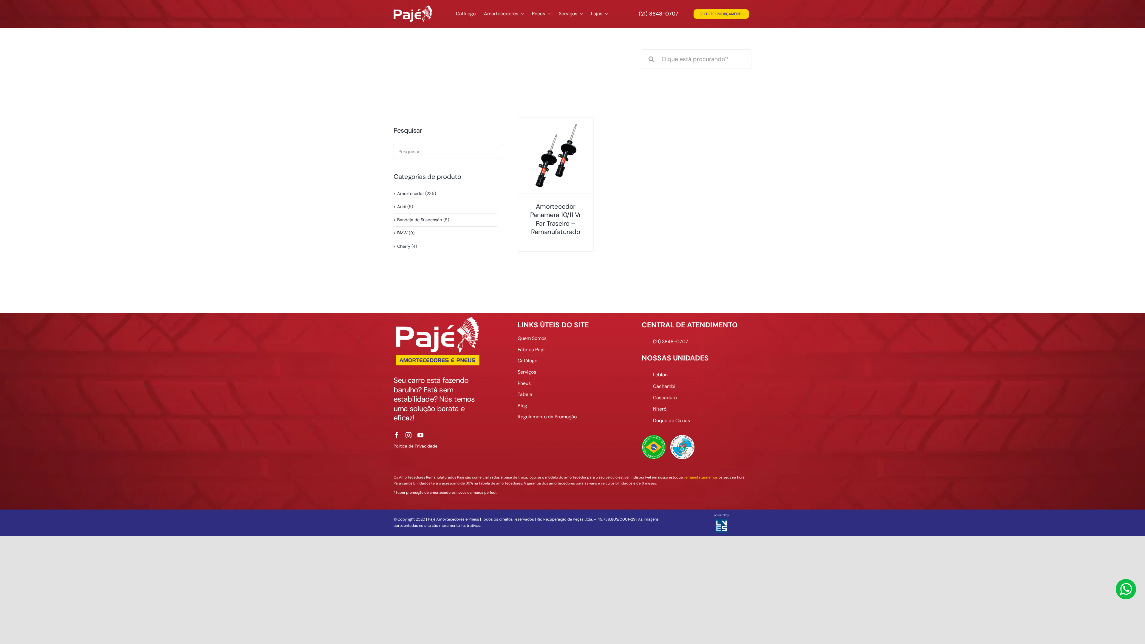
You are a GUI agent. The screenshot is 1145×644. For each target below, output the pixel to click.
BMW (402, 233)
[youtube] (420, 435)
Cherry (403, 246)
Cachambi (664, 386)
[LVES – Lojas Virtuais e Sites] (721, 521)
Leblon (660, 374)
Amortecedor (410, 193)
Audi (401, 206)
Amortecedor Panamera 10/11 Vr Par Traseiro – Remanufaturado (555, 219)
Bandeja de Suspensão (419, 219)
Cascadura (665, 397)
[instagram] (408, 435)
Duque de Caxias (671, 420)
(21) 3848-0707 (658, 13)
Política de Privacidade (415, 446)
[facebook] (397, 435)
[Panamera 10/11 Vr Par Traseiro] (555, 155)
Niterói (660, 409)
